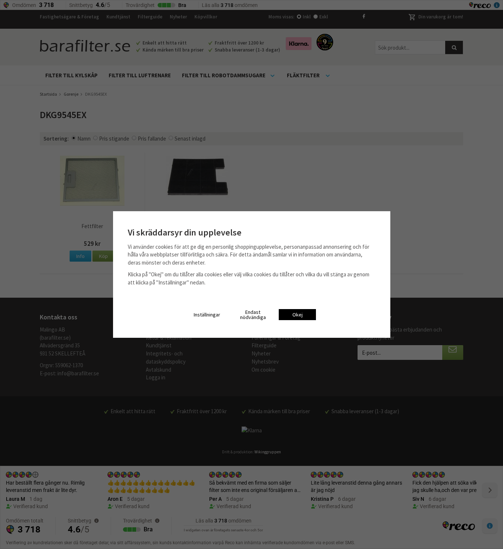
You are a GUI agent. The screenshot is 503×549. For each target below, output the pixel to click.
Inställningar (207, 314)
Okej (297, 314)
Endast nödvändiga (253, 314)
